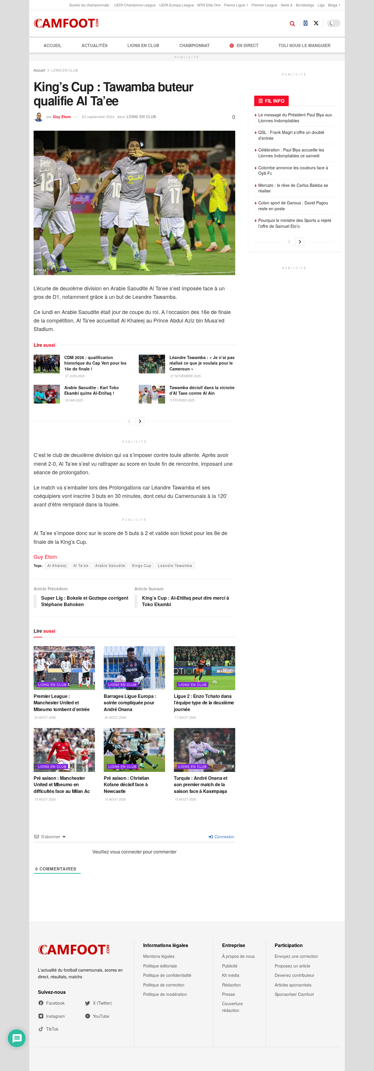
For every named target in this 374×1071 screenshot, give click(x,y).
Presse (228, 994)
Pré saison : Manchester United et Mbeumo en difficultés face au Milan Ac (62, 784)
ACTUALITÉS (95, 45)
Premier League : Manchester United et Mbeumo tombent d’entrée (62, 703)
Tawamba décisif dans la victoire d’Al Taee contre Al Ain (202, 390)
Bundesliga (305, 4)
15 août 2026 (45, 799)
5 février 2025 (182, 400)
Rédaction (231, 985)
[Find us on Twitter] (316, 23)
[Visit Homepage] (68, 23)
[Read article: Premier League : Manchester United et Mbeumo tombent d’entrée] (64, 668)
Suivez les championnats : (90, 4)
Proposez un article (292, 966)
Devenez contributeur (294, 975)
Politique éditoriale (160, 966)
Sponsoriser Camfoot (294, 994)
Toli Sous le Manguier (304, 45)
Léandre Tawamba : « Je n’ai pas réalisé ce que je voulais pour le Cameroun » (202, 363)
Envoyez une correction (296, 956)
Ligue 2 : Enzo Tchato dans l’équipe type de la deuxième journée (204, 703)
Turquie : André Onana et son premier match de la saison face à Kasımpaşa (200, 784)
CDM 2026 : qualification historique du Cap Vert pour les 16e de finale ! (95, 363)
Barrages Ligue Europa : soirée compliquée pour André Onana (130, 703)
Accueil (53, 45)
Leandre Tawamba (175, 565)
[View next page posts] (140, 421)
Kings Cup (141, 565)
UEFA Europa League (176, 4)
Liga (321, 4)
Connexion (223, 836)
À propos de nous (238, 956)
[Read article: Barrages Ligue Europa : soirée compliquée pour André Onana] (134, 668)
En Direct (248, 45)
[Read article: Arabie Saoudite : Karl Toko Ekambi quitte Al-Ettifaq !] (47, 394)
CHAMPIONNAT (194, 45)
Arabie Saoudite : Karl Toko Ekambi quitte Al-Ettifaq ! (91, 390)
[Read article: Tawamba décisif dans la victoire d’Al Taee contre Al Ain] (152, 394)
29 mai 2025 (73, 400)
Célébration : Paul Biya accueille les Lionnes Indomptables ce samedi (291, 152)
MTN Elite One (209, 4)
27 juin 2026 (74, 375)
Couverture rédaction (232, 1007)
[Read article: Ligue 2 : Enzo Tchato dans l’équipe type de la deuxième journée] (204, 668)
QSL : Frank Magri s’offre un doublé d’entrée (291, 135)
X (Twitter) (102, 1003)
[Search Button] (292, 23)
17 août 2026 (185, 717)
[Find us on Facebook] (306, 23)
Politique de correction (163, 985)
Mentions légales (158, 956)
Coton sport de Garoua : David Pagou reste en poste (293, 205)
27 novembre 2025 (185, 375)
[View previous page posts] (129, 421)
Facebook (55, 1003)
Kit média (230, 975)
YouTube (101, 1016)
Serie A (286, 4)
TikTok (52, 1029)
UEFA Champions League (135, 4)
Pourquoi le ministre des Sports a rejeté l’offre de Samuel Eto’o (294, 223)
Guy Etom (62, 116)
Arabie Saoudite (110, 565)
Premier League (264, 4)
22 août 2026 (45, 717)
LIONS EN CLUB (143, 45)
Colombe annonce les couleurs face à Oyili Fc (293, 170)
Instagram (55, 1016)
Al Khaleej (57, 565)
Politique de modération (165, 994)
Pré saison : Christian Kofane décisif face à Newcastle (126, 784)
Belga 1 (334, 4)
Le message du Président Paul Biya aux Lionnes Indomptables (295, 117)
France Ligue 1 (236, 4)
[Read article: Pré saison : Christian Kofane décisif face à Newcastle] (134, 750)
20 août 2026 (115, 717)
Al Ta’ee (81, 565)
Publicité (230, 966)
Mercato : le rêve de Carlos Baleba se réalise (293, 188)
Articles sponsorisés (293, 985)
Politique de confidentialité (167, 975)
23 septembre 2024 (98, 116)
